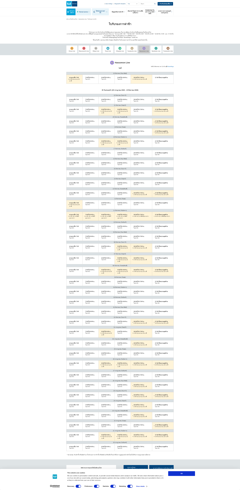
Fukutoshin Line (168, 51)
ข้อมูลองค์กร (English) (120, 3)
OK (182, 473)
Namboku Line (156, 51)
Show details (140, 486)
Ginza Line (72, 51)
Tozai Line (108, 51)
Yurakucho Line (132, 51)
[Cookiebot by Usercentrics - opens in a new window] (55, 486)
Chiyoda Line (120, 51)
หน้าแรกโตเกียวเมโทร (71, 19)
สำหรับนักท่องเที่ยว (165, 4)
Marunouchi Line (84, 51)
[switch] (96, 486)
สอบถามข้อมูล (108, 3)
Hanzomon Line (144, 51)
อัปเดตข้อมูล (171, 66)
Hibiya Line (96, 51)
